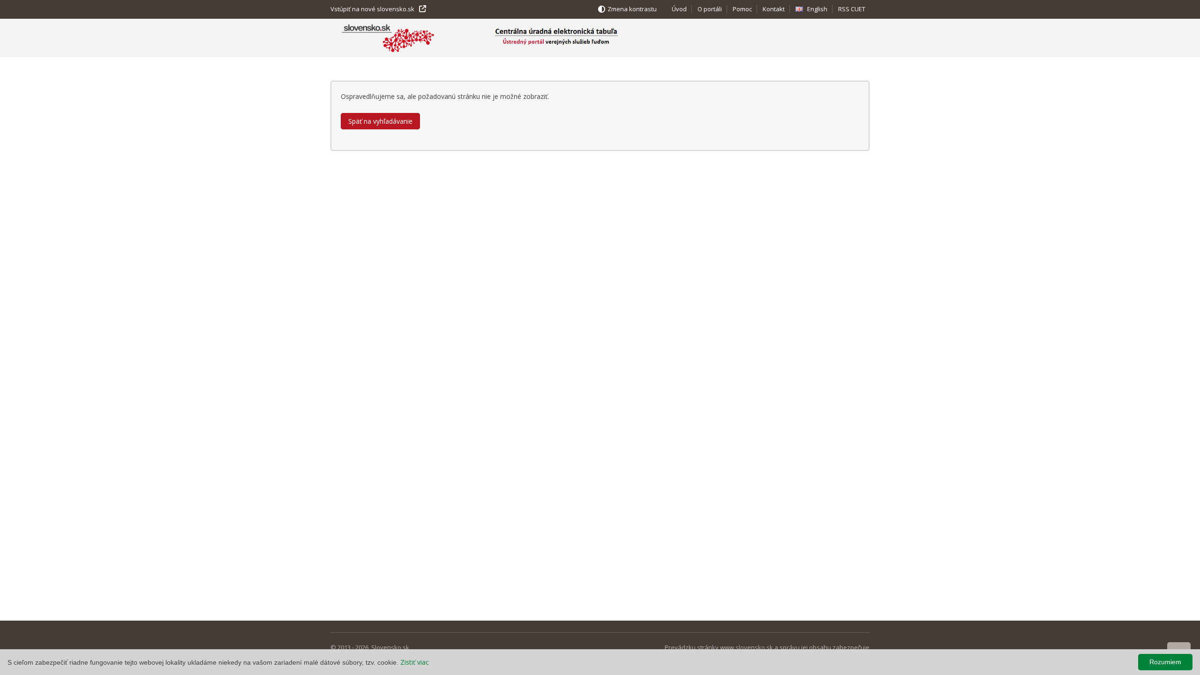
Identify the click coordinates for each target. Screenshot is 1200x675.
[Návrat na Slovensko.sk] (388, 39)
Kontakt (774, 9)
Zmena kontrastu (632, 9)
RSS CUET (851, 9)
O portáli (710, 9)
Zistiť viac (414, 662)
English (817, 9)
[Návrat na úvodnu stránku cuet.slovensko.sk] (578, 38)
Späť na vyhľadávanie (380, 121)
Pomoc (742, 9)
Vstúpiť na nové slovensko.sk (372, 9)
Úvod (679, 9)
